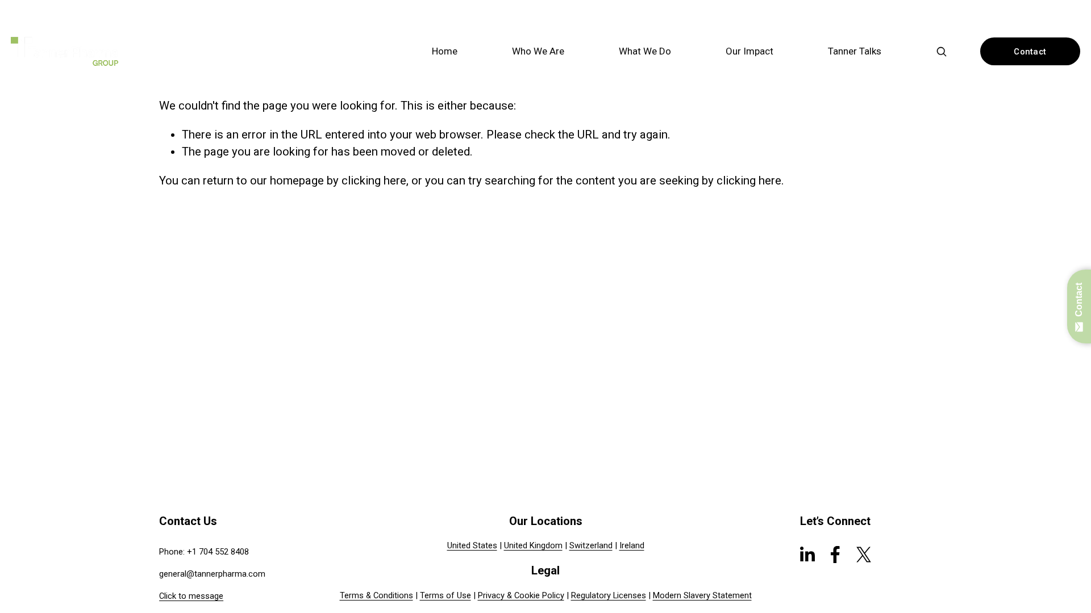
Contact (1030, 52)
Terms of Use (445, 595)
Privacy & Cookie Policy (521, 595)
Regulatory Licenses (608, 595)
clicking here (374, 180)
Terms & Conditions (376, 595)
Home (444, 51)
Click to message (191, 596)
